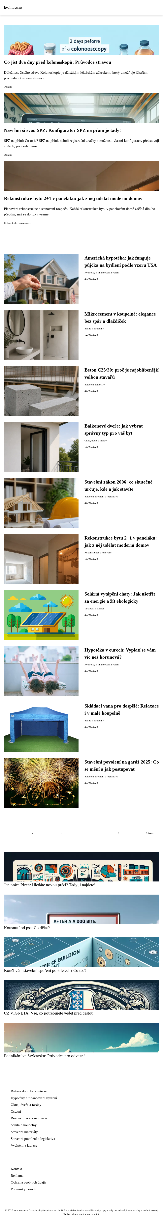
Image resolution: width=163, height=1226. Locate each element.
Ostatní (8, 86)
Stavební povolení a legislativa (101, 496)
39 (118, 833)
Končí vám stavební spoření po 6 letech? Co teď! (45, 970)
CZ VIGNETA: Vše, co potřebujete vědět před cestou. (49, 1013)
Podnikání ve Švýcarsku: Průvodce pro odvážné (44, 1055)
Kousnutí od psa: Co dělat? (27, 927)
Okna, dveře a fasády (95, 440)
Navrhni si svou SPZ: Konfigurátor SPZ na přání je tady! (62, 130)
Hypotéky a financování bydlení (101, 272)
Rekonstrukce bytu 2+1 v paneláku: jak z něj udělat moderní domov (73, 198)
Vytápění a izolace (94, 608)
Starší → (152, 833)
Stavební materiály (94, 384)
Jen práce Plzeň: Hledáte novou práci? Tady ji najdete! (49, 884)
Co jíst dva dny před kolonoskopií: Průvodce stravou (57, 62)
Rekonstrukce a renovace (17, 223)
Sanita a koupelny (94, 328)
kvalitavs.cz (13, 8)
